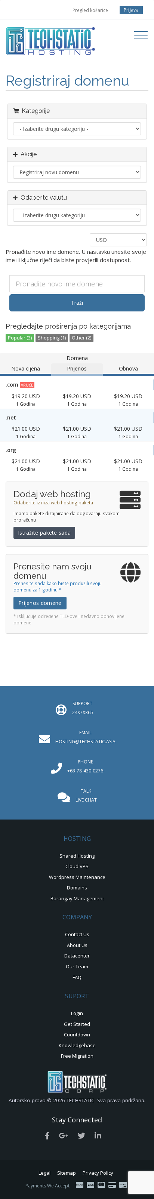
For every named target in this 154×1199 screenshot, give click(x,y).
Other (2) (81, 338)
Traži (77, 302)
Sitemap (66, 1172)
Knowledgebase (77, 1045)
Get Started (77, 1024)
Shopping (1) (52, 338)
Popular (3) (20, 338)
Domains (77, 887)
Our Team (77, 966)
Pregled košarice (90, 10)
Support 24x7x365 (82, 708)
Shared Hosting (77, 855)
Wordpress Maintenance (77, 877)
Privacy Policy (98, 1172)
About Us (77, 945)
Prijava (131, 10)
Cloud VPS (77, 866)
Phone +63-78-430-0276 (85, 766)
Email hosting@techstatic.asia (85, 737)
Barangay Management (77, 898)
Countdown (77, 1034)
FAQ (77, 977)
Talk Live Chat (86, 795)
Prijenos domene (40, 602)
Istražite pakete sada (44, 532)
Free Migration (77, 1055)
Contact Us (77, 934)
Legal (44, 1172)
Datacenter (77, 955)
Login (77, 1013)
